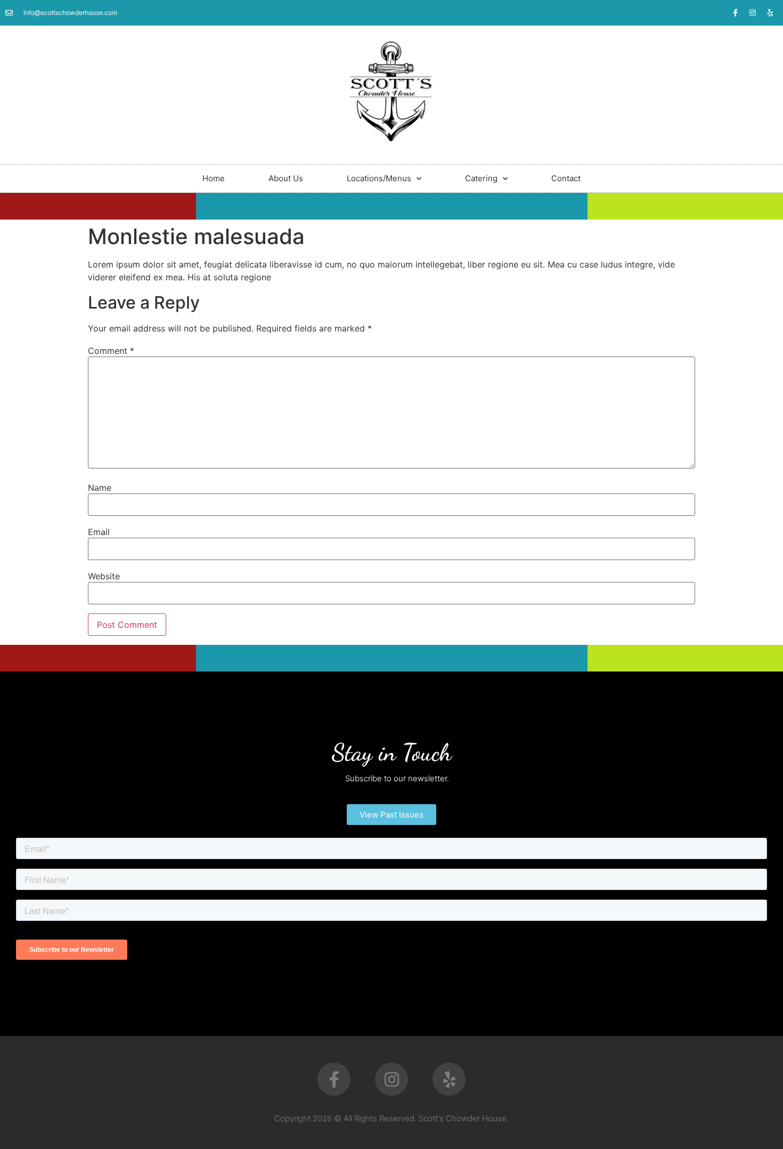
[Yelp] (770, 12)
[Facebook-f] (735, 12)
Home (213, 178)
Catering (481, 178)
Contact (566, 178)
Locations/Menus (379, 178)
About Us (285, 178)
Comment (111, 350)
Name (99, 487)
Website (104, 576)
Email (99, 532)
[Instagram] (752, 12)
